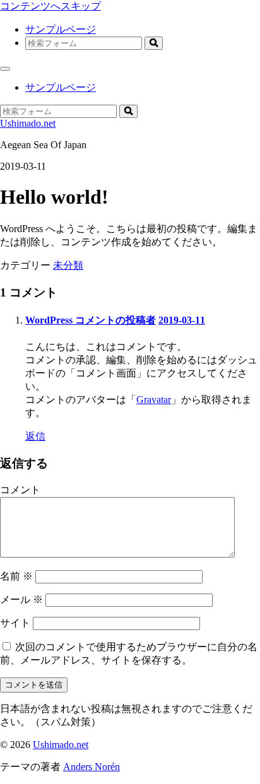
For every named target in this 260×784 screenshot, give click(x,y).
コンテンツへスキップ (50, 6)
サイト (15, 622)
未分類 (68, 265)
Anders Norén (91, 766)
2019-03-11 (181, 320)
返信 (35, 436)
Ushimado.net (28, 123)
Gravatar (153, 399)
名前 (16, 576)
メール (21, 599)
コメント (20, 489)
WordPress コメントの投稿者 (90, 320)
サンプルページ (60, 29)
